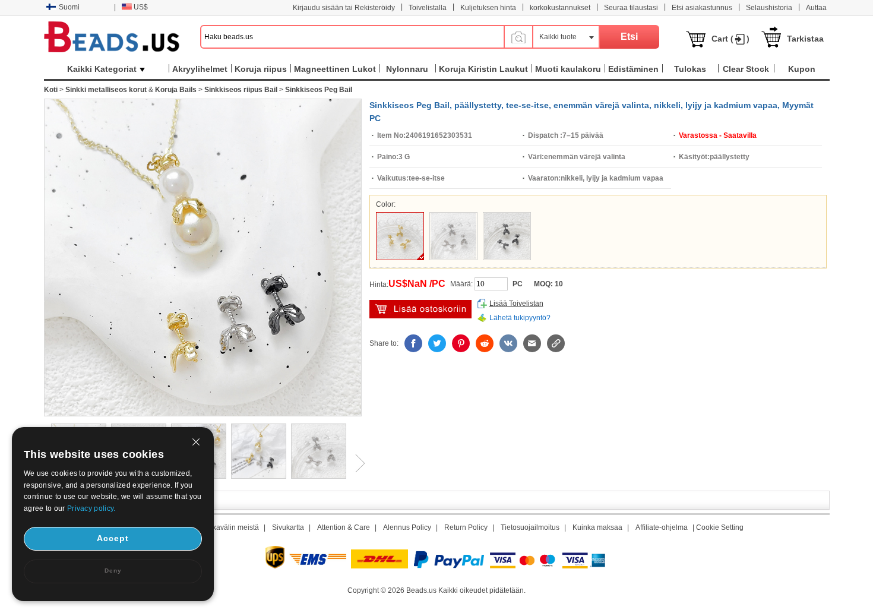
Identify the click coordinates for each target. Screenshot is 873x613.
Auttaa (816, 8)
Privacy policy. (91, 508)
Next (356, 463)
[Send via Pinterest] (461, 343)
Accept (113, 538)
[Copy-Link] (556, 343)
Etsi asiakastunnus (702, 8)
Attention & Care (343, 527)
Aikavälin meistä (232, 527)
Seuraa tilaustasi (631, 8)
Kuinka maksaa (597, 527)
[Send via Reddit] (485, 343)
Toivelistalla (428, 8)
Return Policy (466, 527)
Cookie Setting (720, 527)
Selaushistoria (769, 8)
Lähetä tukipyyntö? (520, 318)
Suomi (69, 7)
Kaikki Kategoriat (102, 69)
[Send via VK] (508, 343)
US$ (141, 7)
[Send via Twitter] (437, 343)
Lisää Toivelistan (516, 303)
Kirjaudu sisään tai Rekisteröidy (344, 8)
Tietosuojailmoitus (530, 527)
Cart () (730, 38)
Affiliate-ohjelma (661, 527)
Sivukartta (288, 527)
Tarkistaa (805, 38)
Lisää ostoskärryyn (420, 309)
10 (559, 284)
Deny (113, 570)
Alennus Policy (407, 527)
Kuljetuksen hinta (488, 8)
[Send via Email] (532, 343)
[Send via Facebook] (413, 343)
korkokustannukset (560, 8)
